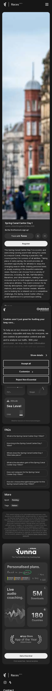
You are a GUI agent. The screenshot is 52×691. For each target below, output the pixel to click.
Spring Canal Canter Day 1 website (35, 535)
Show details (37, 355)
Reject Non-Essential (26, 379)
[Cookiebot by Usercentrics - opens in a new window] (37, 309)
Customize (24, 371)
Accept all (26, 363)
